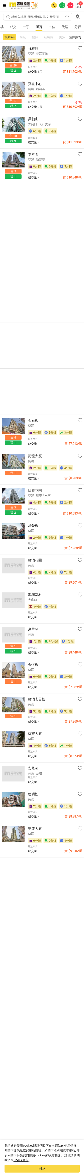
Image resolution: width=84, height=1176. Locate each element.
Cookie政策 (21, 1160)
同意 (42, 1169)
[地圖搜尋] (77, 17)
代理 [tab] (64, 27)
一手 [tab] (26, 27)
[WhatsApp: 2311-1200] (62, 5)
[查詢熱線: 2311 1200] (54, 5)
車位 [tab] (51, 27)
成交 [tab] (13, 27)
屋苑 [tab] (39, 27)
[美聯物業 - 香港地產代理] (24, 5)
